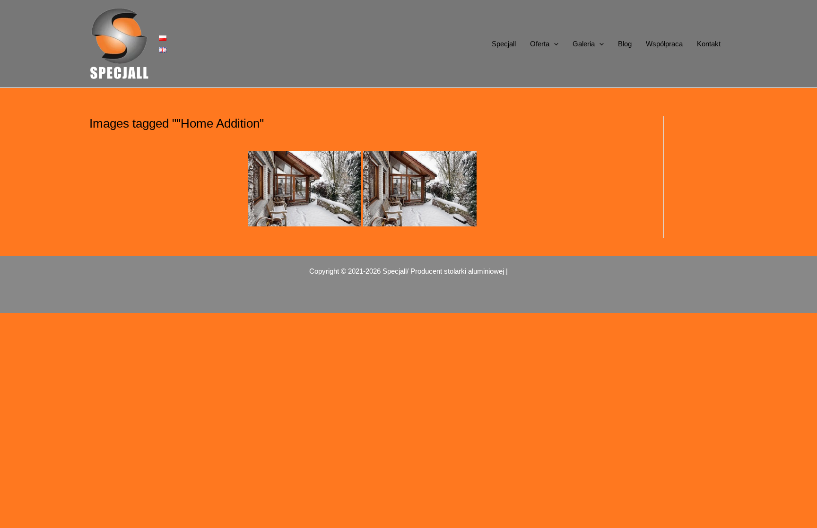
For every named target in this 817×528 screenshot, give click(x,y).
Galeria (584, 44)
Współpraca (664, 44)
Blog (625, 44)
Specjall (504, 44)
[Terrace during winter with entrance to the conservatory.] (304, 188)
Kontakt (709, 44)
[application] (553, 44)
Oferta (539, 44)
